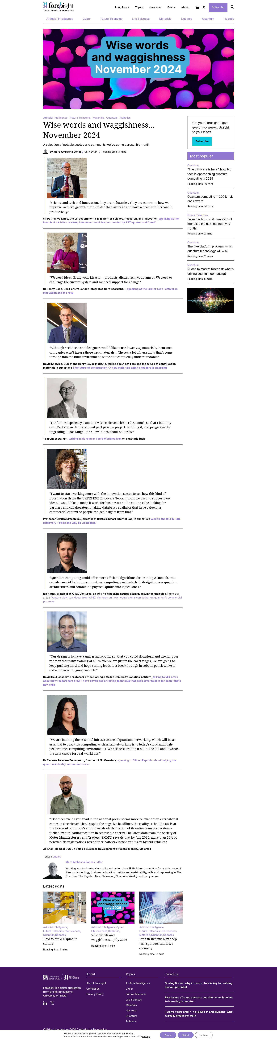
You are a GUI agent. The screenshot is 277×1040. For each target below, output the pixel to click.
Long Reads (122, 7)
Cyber (87, 18)
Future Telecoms (111, 18)
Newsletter (155, 7)
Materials (165, 18)
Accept (168, 1035)
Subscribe (218, 7)
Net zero (187, 18)
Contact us (93, 988)
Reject (185, 1035)
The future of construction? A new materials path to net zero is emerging (120, 367)
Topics (139, 7)
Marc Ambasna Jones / (84, 862)
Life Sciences (141, 18)
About (185, 7)
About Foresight (96, 983)
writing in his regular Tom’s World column (95, 438)
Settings (204, 1035)
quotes (57, 856)
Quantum (208, 18)
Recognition (100, 1029)
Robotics (230, 18)
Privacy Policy (95, 994)
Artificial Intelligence (59, 18)
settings (146, 1036)
